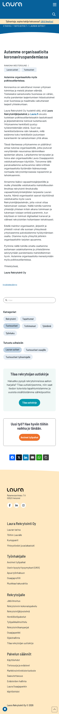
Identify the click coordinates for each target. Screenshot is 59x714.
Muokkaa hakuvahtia (17, 583)
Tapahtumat (28, 318)
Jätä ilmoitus (13, 600)
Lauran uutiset (37, 26)
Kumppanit (12, 540)
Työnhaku (10, 333)
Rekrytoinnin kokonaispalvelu (22, 606)
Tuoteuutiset (20, 26)
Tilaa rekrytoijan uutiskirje (20, 643)
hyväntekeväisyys (10, 285)
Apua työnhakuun (16, 572)
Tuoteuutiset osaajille (36, 350)
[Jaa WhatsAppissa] (39, 457)
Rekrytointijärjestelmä (18, 611)
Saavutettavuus (15, 675)
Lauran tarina (13, 529)
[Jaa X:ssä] (19, 457)
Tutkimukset (30, 326)
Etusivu (7, 26)
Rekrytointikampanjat (18, 627)
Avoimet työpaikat (29, 437)
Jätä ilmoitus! (47, 21)
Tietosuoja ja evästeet (18, 665)
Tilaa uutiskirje (29, 402)
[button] (20, 4)
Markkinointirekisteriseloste (21, 670)
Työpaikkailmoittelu (17, 621)
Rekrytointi (11, 318)
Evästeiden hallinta (16, 681)
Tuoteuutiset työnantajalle (18, 357)
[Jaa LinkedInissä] (26, 457)
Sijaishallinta (13, 637)
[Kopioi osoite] (46, 457)
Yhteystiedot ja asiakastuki (21, 545)
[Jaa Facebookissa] (12, 457)
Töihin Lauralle (14, 534)
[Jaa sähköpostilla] (32, 457)
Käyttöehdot (13, 659)
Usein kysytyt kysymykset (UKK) (23, 567)
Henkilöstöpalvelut (16, 616)
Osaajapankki (13, 632)
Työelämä (46, 326)
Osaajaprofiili (13, 577)
